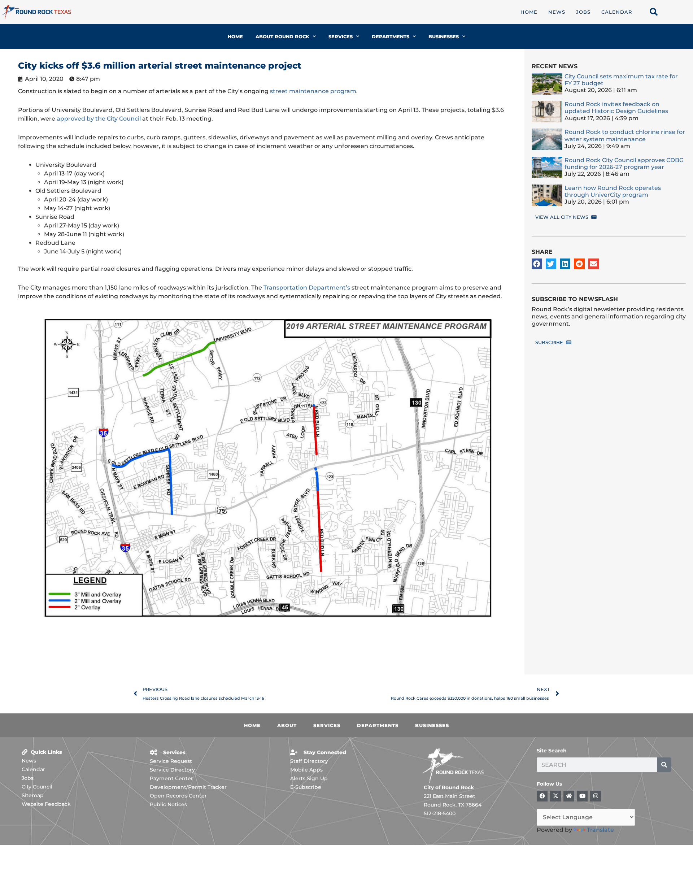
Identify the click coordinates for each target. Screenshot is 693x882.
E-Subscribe (305, 787)
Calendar (616, 12)
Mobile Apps (306, 769)
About (287, 725)
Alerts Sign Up (309, 778)
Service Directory (172, 769)
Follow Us (549, 784)
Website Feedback (46, 804)
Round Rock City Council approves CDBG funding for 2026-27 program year (624, 163)
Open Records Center (178, 795)
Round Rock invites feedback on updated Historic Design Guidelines (616, 107)
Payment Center (171, 778)
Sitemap (33, 795)
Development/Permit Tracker (188, 787)
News (556, 12)
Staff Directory (309, 761)
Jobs (583, 12)
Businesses (443, 36)
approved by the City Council (99, 118)
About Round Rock (282, 36)
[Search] (664, 764)
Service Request (171, 761)
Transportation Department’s (306, 287)
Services (340, 36)
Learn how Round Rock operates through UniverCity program (613, 191)
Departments (390, 36)
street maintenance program (313, 91)
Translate (600, 829)
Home (528, 12)
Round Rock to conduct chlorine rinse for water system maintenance (625, 135)
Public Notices (168, 804)
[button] (537, 263)
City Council (37, 786)
